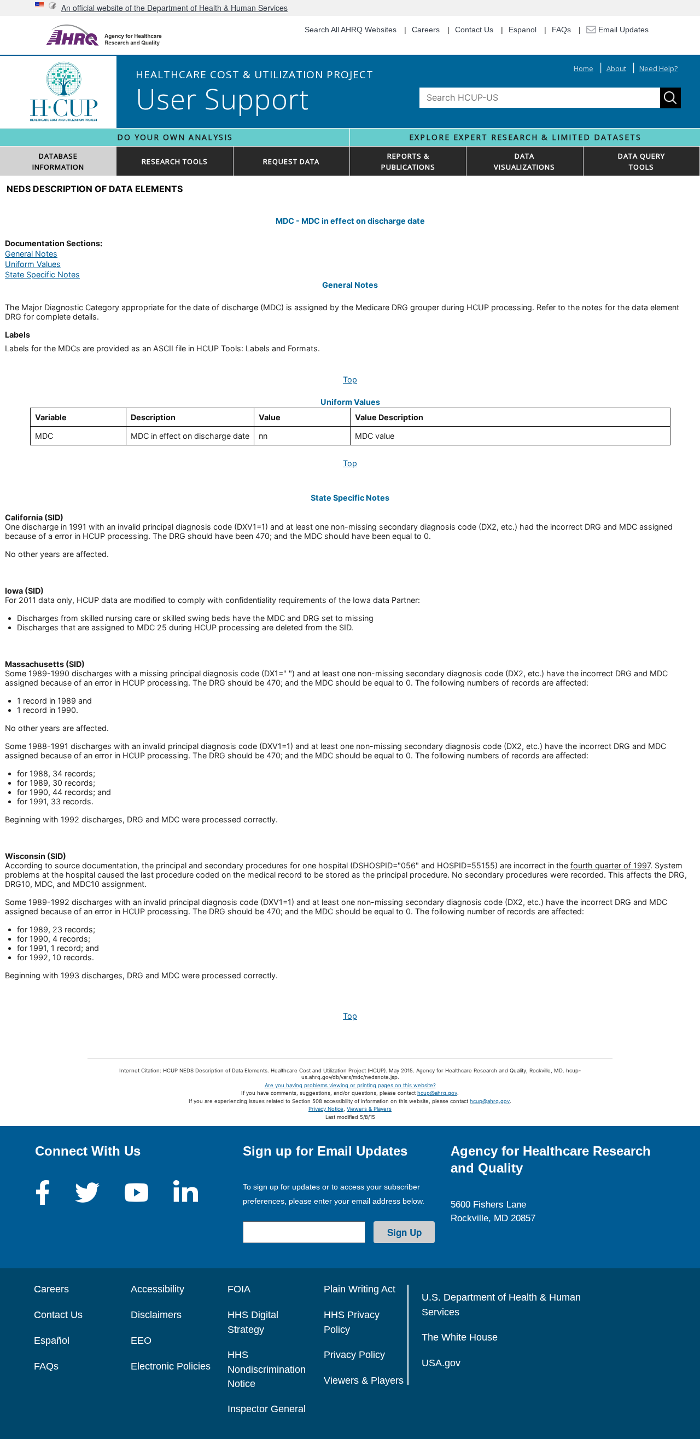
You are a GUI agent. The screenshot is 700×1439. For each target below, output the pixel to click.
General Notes (31, 253)
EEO (141, 1340)
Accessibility (157, 1289)
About (616, 68)
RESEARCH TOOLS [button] (175, 161)
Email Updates (622, 29)
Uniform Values (33, 264)
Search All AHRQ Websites (350, 29)
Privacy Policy (354, 1354)
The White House (460, 1337)
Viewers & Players (369, 1109)
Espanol (522, 29)
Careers (426, 29)
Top (350, 379)
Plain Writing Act (359, 1289)
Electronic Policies (171, 1366)
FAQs (561, 29)
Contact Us (474, 29)
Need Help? (658, 68)
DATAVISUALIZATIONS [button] (524, 161)
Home (583, 68)
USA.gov (441, 1362)
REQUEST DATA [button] (291, 161)
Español (51, 1340)
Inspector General (267, 1408)
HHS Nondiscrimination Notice (267, 1369)
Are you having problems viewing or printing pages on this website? (350, 1085)
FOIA (239, 1289)
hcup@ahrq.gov (437, 1093)
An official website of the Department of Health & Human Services (174, 7)
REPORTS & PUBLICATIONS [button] (408, 161)
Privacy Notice (325, 1109)
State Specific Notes (42, 274)
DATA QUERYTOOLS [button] (641, 161)
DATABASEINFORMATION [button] (58, 161)
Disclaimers (156, 1314)
